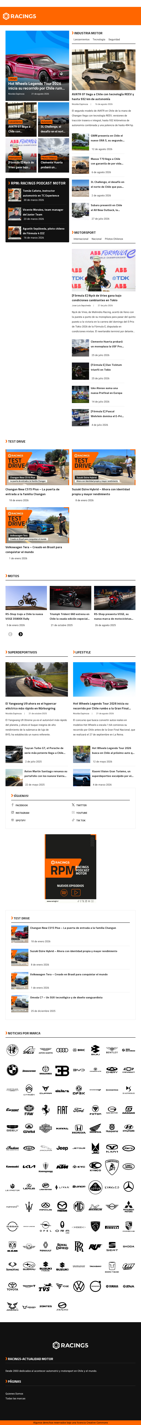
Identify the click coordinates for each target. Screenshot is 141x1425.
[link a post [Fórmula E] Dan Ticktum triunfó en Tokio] (80, 379)
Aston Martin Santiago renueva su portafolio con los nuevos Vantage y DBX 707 (46, 774)
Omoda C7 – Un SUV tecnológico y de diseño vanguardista (66, 997)
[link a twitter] (120, 3)
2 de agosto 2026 (101, 195)
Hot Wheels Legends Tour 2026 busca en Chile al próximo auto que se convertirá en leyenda (113, 750)
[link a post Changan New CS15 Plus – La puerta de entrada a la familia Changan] (37, 468)
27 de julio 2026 (100, 219)
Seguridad (114, 39)
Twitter (81, 805)
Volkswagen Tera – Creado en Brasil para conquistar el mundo (34, 549)
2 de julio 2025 (33, 761)
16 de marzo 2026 (34, 238)
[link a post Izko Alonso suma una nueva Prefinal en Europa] (80, 402)
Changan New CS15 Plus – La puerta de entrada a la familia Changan (32, 491)
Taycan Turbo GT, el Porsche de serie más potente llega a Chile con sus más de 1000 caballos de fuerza (44, 750)
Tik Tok (80, 820)
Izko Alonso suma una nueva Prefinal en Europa (106, 390)
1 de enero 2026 (18, 558)
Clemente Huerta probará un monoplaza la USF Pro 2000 (52, 165)
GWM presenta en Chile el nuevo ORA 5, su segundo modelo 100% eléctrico (107, 138)
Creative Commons (97, 1422)
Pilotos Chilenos (114, 239)
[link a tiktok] (133, 3)
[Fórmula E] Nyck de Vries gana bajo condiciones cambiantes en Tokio (21, 165)
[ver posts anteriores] (10, 634)
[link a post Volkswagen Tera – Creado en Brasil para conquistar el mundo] (37, 526)
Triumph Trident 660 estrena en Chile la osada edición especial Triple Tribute (69, 616)
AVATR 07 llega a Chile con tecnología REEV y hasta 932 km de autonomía (20, 129)
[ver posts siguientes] (20, 634)
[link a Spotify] (130, 3)
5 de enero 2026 (16, 625)
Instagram (22, 813)
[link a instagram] (123, 3)
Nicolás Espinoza (16, 93)
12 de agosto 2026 (102, 149)
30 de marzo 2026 (34, 200)
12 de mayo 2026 (102, 761)
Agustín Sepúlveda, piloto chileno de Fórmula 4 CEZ (43, 230)
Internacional (81, 239)
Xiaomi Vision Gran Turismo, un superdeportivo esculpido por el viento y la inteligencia (111, 774)
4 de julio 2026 (100, 425)
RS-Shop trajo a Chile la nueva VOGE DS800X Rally (24, 616)
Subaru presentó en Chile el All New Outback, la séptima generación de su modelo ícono (107, 208)
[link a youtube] (127, 3)
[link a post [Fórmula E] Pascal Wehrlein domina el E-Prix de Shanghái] (80, 425)
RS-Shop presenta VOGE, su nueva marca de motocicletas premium (112, 616)
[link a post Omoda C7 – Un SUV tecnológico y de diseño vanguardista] (19, 1011)
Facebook (22, 805)
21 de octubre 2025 (62, 625)
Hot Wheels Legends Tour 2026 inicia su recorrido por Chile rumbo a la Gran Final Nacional (37, 86)
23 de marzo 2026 (34, 219)
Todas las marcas (15, 1398)
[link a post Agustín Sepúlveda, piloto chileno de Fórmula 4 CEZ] (14, 238)
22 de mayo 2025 (35, 785)
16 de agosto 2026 (104, 104)
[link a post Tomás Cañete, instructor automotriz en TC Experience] (14, 200)
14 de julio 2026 (100, 402)
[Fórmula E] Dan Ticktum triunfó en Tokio (106, 367)
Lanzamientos (81, 39)
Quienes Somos (14, 1394)
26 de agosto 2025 (105, 625)
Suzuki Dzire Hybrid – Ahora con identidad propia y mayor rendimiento (101, 491)
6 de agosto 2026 (101, 172)
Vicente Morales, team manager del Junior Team (43, 212)
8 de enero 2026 (84, 500)
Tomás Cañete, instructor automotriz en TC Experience (41, 193)
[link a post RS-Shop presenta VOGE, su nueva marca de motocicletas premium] (114, 599)
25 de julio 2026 (100, 355)
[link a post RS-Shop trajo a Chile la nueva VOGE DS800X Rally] (26, 599)
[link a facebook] (116, 3)
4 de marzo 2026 (102, 785)
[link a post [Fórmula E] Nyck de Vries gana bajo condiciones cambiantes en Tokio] (103, 271)
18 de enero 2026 (19, 500)
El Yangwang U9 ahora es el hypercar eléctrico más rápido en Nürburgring (31, 706)
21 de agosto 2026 (40, 93)
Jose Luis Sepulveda (81, 305)
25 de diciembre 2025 (43, 1011)
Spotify (21, 820)
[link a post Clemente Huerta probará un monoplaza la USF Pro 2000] (80, 356)
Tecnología (99, 39)
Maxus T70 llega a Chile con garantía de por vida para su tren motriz (106, 161)
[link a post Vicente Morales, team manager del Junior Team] (14, 219)
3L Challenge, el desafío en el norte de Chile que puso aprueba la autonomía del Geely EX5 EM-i (53, 129)
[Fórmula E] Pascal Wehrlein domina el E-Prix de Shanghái (107, 414)
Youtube (81, 813)
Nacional (97, 239)
